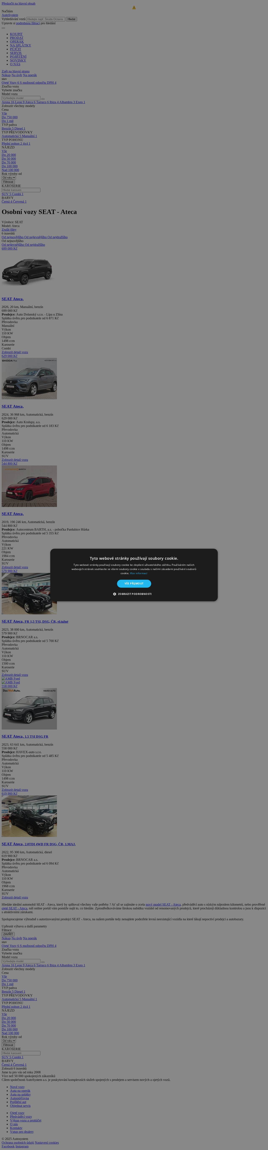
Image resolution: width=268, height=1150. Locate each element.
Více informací (138, 573)
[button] (134, 594)
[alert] (134, 575)
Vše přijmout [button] (134, 583)
